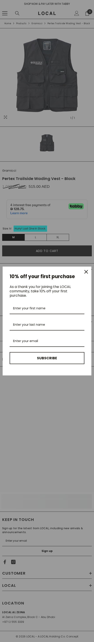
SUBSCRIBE (47, 358)
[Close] (86, 272)
